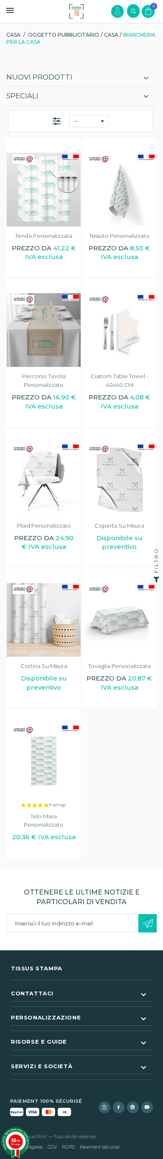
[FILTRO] (156, 579)
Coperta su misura (119, 525)
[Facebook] (119, 1107)
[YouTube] (147, 1107)
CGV (52, 1147)
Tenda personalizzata (43, 235)
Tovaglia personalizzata (119, 666)
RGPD (68, 1147)
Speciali (22, 96)
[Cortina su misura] (44, 620)
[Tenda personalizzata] (44, 190)
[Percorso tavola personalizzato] (44, 330)
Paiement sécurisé (100, 1147)
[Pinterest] (133, 1107)
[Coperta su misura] (119, 479)
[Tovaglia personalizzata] (119, 620)
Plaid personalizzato (44, 525)
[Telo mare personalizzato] (44, 761)
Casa (13, 35)
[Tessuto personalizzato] (119, 190)
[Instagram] (104, 1107)
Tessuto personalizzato (119, 235)
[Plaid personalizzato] (44, 479)
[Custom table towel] (119, 330)
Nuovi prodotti (39, 77)
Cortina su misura (43, 666)
